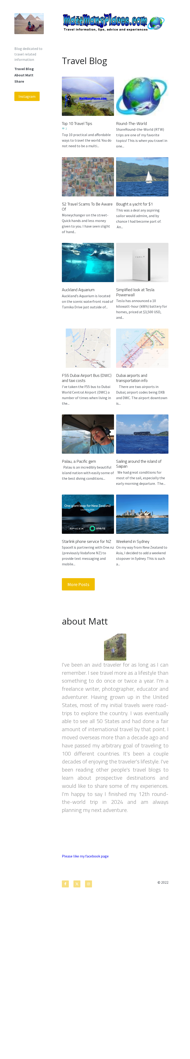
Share (19, 81)
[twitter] (76, 883)
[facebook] (65, 883)
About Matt (23, 75)
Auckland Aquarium (78, 290)
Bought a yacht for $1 (134, 204)
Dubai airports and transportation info (132, 378)
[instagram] (88, 883)
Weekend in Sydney (132, 541)
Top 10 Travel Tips (77, 123)
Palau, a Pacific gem (79, 461)
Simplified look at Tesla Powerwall (135, 292)
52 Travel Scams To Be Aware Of (87, 206)
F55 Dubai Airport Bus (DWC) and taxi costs (86, 378)
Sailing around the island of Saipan (139, 463)
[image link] (29, 23)
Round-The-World (131, 123)
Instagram (27, 96)
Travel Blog (24, 68)
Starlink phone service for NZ (86, 541)
